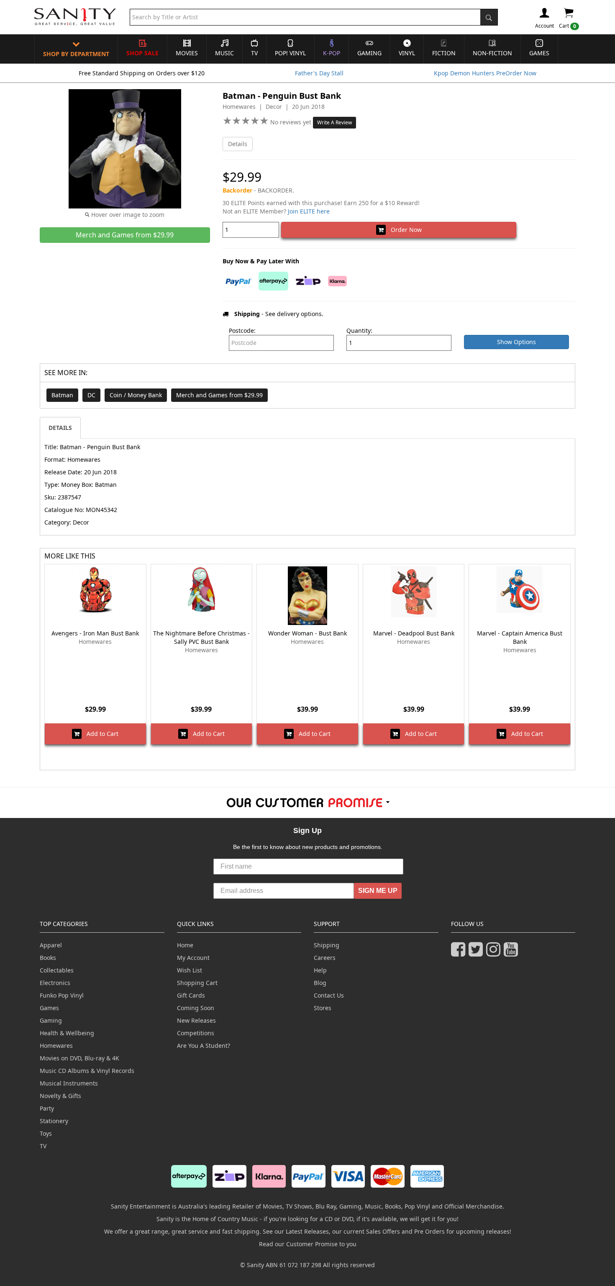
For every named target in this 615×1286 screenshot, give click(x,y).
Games (539, 53)
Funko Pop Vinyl (62, 995)
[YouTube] (512, 953)
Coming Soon (195, 1008)
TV (254, 53)
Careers (325, 958)
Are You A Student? (203, 1045)
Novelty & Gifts (60, 1096)
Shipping (326, 945)
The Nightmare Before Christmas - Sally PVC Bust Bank (201, 637)
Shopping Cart (197, 983)
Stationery (54, 1121)
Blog (320, 983)
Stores (322, 1008)
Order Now (404, 230)
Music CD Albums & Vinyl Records (87, 1071)
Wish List (189, 970)
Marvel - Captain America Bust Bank (519, 637)
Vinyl (407, 53)
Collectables (57, 970)
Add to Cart (100, 734)
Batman (62, 395)
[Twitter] (477, 953)
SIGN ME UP (377, 890)
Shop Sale (142, 53)
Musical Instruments (69, 1083)
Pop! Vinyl (290, 53)
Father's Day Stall (319, 73)
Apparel (51, 945)
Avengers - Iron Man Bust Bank (95, 633)
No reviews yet (291, 122)
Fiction (444, 53)
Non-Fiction (492, 53)
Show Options (516, 342)
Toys (46, 1133)
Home (185, 945)
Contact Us (329, 995)
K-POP (331, 53)
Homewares (56, 1045)
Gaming (369, 53)
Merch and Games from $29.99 (219, 395)
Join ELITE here (309, 211)
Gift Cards (191, 995)
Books (48, 958)
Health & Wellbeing (67, 1033)
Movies (187, 53)
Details (237, 144)
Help (320, 970)
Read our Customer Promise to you (307, 1244)
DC (91, 395)
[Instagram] (495, 953)
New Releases (196, 1020)
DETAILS (60, 428)
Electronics (55, 983)
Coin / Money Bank (136, 395)
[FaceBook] (460, 953)
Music (224, 53)
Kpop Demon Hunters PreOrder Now (485, 73)
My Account (193, 958)
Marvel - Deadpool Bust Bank (413, 633)
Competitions (195, 1033)
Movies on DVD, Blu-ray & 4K (79, 1058)
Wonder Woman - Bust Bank (307, 633)
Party (47, 1108)
